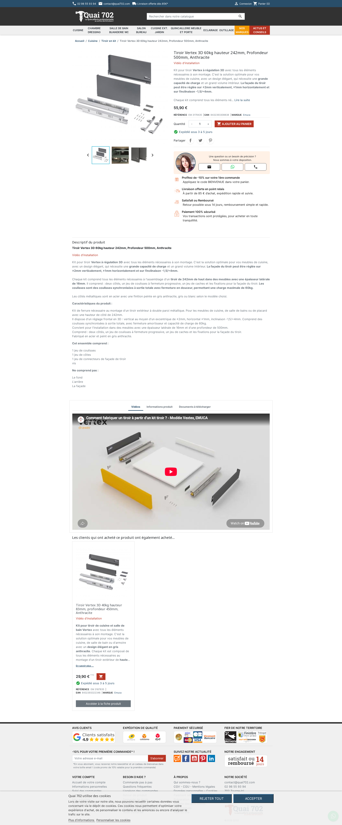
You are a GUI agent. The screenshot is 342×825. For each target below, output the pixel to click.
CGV (177, 786)
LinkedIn (211, 758)
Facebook (185, 758)
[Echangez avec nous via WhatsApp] (232, 167)
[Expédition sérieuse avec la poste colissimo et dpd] (144, 737)
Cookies (211, 791)
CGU (186, 786)
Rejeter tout (212, 798)
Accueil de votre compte (88, 782)
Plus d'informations (81, 820)
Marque (237, 115)
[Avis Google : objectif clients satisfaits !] (93, 737)
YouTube (194, 758)
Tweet (200, 140)
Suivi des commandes (87, 791)
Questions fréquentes (137, 786)
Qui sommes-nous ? (187, 782)
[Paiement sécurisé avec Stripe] (195, 737)
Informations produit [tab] (160, 406)
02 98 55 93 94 (235, 786)
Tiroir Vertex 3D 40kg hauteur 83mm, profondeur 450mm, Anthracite (99, 609)
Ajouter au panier (234, 124)
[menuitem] (78, 30)
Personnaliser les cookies (113, 820)
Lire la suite (242, 100)
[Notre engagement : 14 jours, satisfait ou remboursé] (246, 761)
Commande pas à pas (137, 782)
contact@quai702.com (239, 782)
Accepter (253, 798)
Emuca (246, 115)
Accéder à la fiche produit (103, 703)
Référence (180, 115)
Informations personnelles (89, 786)
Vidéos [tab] (135, 406)
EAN (206, 115)
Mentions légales (203, 786)
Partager (190, 140)
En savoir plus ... (85, 665)
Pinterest (210, 140)
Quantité (179, 124)
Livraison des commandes (140, 791)
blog (177, 758)
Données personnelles (188, 791)
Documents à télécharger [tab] (195, 406)
